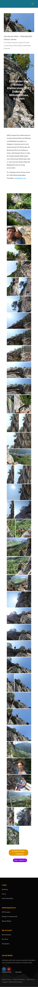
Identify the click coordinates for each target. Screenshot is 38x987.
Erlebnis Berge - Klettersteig (19, 852)
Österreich (7, 48)
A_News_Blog (8, 45)
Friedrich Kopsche (12, 42)
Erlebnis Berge (17, 45)
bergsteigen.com (20, 178)
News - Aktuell (19, 860)
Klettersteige (27, 45)
